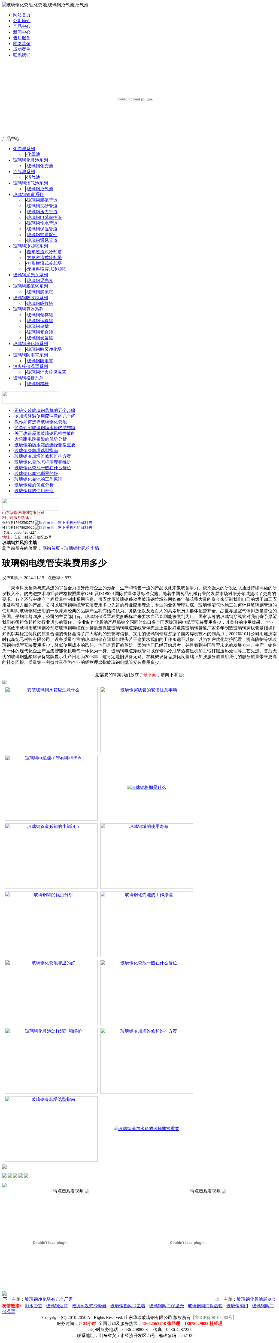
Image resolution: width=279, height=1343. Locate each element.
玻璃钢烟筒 (57, 1305)
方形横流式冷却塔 (44, 263)
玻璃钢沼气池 (40, 188)
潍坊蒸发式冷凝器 (89, 1305)
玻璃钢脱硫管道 (42, 200)
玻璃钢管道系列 (28, 194)
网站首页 (22, 15)
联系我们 (22, 55)
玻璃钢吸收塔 (40, 303)
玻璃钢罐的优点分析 (34, 485)
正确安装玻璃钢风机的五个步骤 (44, 410)
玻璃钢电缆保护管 (44, 217)
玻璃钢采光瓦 (40, 280)
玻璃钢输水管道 (42, 223)
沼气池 (33, 177)
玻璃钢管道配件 (42, 234)
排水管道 (33, 1305)
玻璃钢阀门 (237, 1305)
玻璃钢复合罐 (40, 332)
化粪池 (33, 154)
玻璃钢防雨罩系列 (30, 355)
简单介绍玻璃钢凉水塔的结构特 (44, 427)
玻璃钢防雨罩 (40, 360)
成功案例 (22, 49)
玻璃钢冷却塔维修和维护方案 (42, 456)
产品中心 (22, 26)
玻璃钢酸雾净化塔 (44, 349)
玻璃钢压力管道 (42, 211)
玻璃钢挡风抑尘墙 (81, 548)
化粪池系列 (24, 148)
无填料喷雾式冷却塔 (46, 269)
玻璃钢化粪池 (40, 166)
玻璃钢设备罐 (40, 337)
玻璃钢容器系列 (28, 309)
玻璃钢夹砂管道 (42, 206)
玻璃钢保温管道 (42, 229)
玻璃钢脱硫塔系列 (30, 286)
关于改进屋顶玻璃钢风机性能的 (44, 433)
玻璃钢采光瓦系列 (30, 274)
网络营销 (22, 43)
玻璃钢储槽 (38, 326)
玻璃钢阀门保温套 (205, 1305)
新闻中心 (22, 32)
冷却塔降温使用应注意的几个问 (44, 416)
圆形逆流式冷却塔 (44, 251)
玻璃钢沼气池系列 (30, 183)
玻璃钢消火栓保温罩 (46, 372)
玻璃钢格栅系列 (28, 378)
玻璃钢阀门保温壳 (166, 1305)
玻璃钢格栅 (38, 383)
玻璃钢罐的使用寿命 (34, 490)
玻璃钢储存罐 (40, 315)
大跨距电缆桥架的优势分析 (40, 439)
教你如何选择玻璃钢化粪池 (40, 422)
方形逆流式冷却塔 (44, 257)
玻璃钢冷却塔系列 (30, 246)
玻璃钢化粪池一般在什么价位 (42, 467)
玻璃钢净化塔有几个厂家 (49, 1299)
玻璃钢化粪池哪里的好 (36, 473)
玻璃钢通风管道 (42, 240)
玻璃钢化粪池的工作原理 (38, 479)
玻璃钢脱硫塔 (40, 292)
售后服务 (22, 37)
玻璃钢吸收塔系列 (30, 297)
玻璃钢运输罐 (40, 320)
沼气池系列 (24, 171)
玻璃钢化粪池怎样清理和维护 (42, 462)
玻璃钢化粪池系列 (30, 160)
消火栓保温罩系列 (30, 366)
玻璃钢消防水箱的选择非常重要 (44, 444)
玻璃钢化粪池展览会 (256, 1299)
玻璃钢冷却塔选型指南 (36, 450)
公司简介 (22, 20)
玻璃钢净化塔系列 (30, 343)
